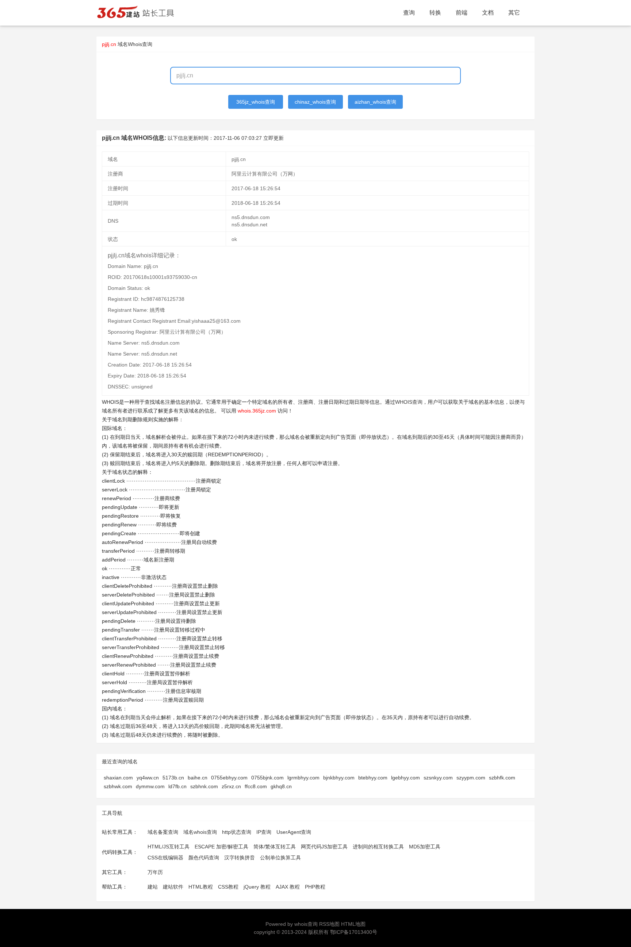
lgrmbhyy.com (303, 778)
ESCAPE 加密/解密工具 (221, 847)
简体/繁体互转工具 (274, 847)
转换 (435, 12)
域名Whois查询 (135, 44)
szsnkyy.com (438, 778)
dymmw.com (150, 786)
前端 (461, 12)
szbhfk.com (502, 778)
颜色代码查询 (203, 857)
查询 (409, 12)
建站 (153, 887)
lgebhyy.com (405, 778)
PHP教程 (315, 887)
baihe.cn (197, 778)
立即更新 (273, 138)
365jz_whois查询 (255, 102)
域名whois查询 (200, 832)
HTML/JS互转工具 (169, 847)
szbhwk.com (118, 786)
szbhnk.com (204, 786)
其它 (514, 12)
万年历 (155, 872)
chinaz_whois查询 (315, 102)
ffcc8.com (256, 786)
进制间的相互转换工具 (378, 847)
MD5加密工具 (424, 847)
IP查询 (263, 832)
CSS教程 (228, 887)
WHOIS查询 (408, 402)
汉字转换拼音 (239, 857)
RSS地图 (329, 924)
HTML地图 (353, 924)
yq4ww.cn (148, 778)
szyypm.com (470, 778)
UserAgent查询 (293, 832)
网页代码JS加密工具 (324, 847)
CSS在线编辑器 (165, 857)
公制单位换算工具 (280, 857)
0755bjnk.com (267, 778)
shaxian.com (118, 778)
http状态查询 (236, 832)
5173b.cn (173, 778)
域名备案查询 (163, 832)
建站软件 (173, 887)
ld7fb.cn (177, 786)
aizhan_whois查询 (375, 102)
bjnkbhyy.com (339, 778)
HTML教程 (200, 887)
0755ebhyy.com (229, 778)
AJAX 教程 (288, 887)
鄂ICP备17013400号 (353, 932)
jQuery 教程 (257, 887)
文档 (488, 12)
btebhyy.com (372, 778)
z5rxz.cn (231, 786)
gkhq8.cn (281, 786)
